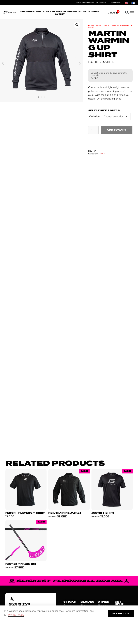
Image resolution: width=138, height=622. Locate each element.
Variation (94, 116)
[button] (127, 12)
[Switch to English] (126, 3)
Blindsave (70, 11)
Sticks (47, 11)
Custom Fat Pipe (31, 11)
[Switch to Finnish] (133, 3)
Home (91, 25)
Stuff (83, 11)
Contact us (116, 3)
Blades (57, 11)
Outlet (60, 14)
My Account (101, 3)
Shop (98, 25)
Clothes (93, 11)
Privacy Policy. (16, 614)
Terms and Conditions (85, 3)
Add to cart (116, 130)
